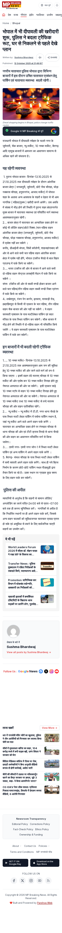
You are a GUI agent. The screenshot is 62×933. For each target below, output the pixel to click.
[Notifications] (57, 5)
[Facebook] (14, 880)
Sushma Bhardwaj (23, 57)
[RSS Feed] (48, 880)
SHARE (53, 57)
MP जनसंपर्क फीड (44, 851)
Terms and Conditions (22, 851)
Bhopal (16, 23)
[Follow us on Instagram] (51, 671)
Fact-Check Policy (23, 829)
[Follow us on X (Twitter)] (46, 671)
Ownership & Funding (31, 834)
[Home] (3, 14)
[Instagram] (31, 880)
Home (6, 23)
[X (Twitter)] (22, 880)
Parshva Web (44, 902)
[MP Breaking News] (11, 5)
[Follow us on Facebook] (41, 671)
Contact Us (30, 846)
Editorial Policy (20, 824)
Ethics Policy (42, 829)
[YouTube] (39, 880)
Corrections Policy (40, 824)
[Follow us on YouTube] (57, 671)
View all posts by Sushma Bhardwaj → (29, 652)
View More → (49, 727)
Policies (43, 846)
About (15, 846)
